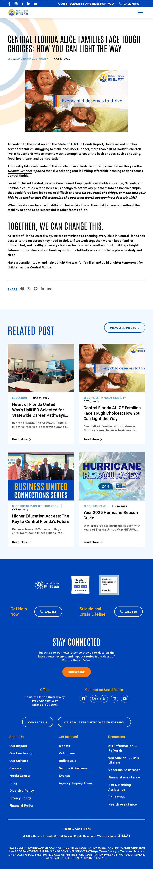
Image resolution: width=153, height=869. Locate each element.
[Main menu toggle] (140, 12)
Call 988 (130, 611)
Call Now (132, 3)
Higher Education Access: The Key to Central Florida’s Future (40, 519)
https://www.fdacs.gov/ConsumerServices (117, 851)
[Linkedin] (28, 4)
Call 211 (50, 611)
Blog (11, 58)
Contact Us (37, 722)
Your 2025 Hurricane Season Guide (110, 515)
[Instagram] (16, 4)
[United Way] (19, 12)
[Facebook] (9, 4)
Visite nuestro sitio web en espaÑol (94, 722)
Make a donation (20, 262)
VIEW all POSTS (123, 327)
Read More (20, 439)
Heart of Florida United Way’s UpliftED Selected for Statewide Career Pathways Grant (38, 410)
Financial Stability (35, 58)
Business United (31, 506)
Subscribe (76, 671)
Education (19, 397)
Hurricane (99, 506)
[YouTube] (35, 4)
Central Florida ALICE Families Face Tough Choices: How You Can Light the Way (112, 413)
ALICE (18, 58)
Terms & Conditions (76, 828)
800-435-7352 (51, 854)
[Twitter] (22, 3)
